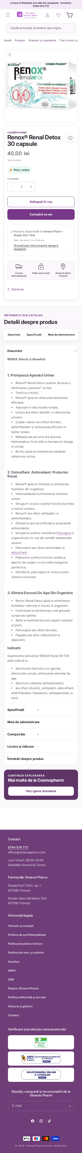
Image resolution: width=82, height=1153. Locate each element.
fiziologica (63, 533)
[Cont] (47, 15)
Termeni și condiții (20, 925)
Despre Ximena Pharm (23, 988)
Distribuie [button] (17, 289)
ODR (11, 979)
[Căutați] (70, 28)
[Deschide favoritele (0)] (58, 15)
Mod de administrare (61, 334)
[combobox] (41, 28)
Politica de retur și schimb (26, 952)
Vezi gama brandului (41, 791)
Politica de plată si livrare (25, 943)
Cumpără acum (41, 214)
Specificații (34, 334)
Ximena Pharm (34, 1145)
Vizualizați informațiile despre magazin (36, 247)
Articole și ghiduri (20, 1006)
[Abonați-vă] (69, 1106)
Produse (20, 40)
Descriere (14, 334)
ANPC (12, 970)
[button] (8, 15)
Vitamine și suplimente (42, 40)
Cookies (13, 961)
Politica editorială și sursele (27, 997)
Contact (13, 1015)
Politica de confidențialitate (27, 934)
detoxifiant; (19, 552)
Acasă (8, 40)
